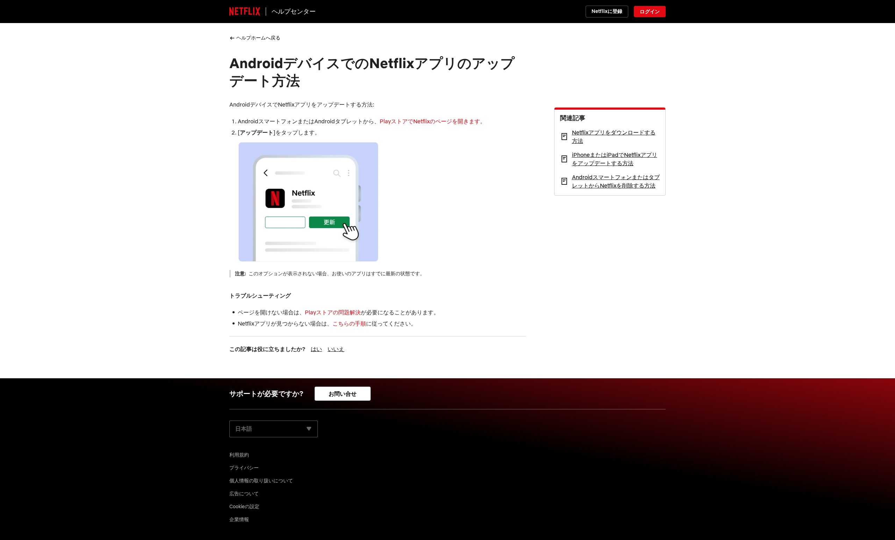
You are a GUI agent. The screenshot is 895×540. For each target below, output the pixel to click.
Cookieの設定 (244, 506)
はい (316, 348)
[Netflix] (244, 11)
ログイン (650, 11)
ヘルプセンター (294, 11)
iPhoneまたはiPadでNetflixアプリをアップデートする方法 (614, 159)
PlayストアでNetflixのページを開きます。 (433, 121)
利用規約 (239, 455)
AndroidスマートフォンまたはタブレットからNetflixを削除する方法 (616, 181)
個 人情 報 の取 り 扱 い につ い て (261, 480)
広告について (244, 493)
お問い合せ (343, 393)
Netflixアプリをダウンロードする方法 (614, 136)
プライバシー (244, 468)
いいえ (336, 348)
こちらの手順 (349, 323)
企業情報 (239, 519)
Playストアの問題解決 (333, 312)
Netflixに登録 (607, 11)
